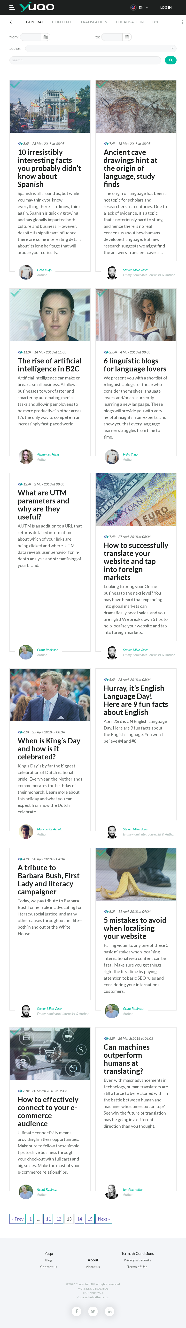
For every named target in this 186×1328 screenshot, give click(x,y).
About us (93, 1267)
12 (58, 1219)
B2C (156, 21)
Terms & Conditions (137, 1253)
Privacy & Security (137, 1260)
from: (14, 37)
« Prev (17, 1219)
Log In (166, 7)
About (93, 1260)
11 (48, 1219)
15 (89, 1219)
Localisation (130, 21)
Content (62, 21)
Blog (12, 21)
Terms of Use (137, 1267)
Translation (94, 21)
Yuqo (36, 7)
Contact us (48, 1267)
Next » (104, 1219)
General (35, 21)
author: (15, 48)
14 (79, 1219)
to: (97, 37)
